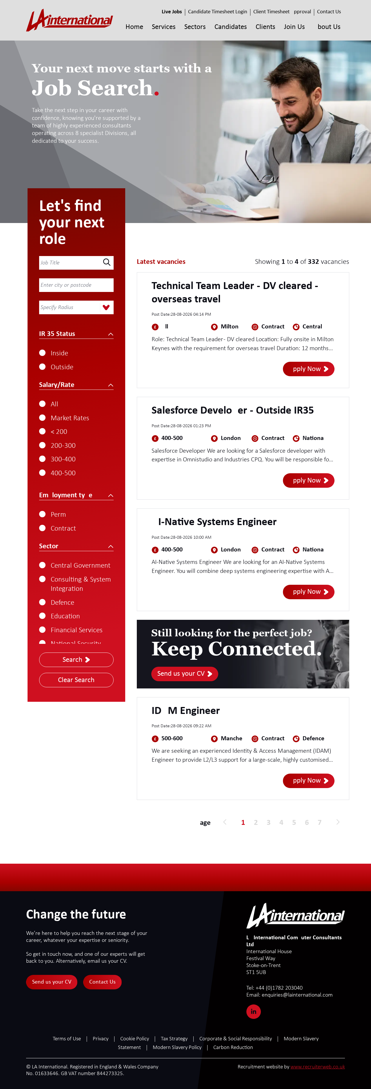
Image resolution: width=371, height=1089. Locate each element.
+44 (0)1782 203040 (274, 988)
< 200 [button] (59, 432)
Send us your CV (181, 673)
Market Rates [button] (70, 418)
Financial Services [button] (77, 630)
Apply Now (305, 369)
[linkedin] (253, 1011)
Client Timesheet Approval (282, 12)
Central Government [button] (80, 565)
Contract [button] (63, 528)
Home (134, 27)
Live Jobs (172, 12)
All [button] (54, 404)
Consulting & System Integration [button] (81, 584)
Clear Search (76, 680)
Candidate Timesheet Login (217, 12)
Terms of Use (67, 1039)
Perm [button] (58, 514)
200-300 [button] (63, 446)
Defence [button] (62, 602)
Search (72, 660)
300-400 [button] (63, 459)
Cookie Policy (134, 1039)
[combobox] (74, 307)
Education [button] (65, 616)
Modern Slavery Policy (177, 1047)
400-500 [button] (63, 473)
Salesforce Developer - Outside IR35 (233, 410)
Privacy (100, 1039)
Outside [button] (62, 367)
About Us (327, 27)
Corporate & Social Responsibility (235, 1039)
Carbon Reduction (233, 1047)
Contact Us (329, 12)
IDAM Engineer (186, 711)
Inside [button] (59, 353)
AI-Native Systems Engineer (214, 522)
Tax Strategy (174, 1039)
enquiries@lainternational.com (289, 995)
